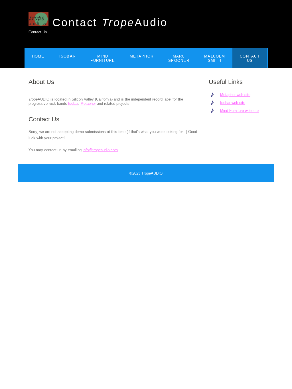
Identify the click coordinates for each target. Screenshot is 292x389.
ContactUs (250, 58)
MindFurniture (102, 58)
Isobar (67, 56)
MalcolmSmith (214, 58)
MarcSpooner (178, 58)
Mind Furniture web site (239, 110)
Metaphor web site (235, 95)
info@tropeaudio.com (100, 150)
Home (38, 56)
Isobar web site (232, 103)
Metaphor (141, 56)
